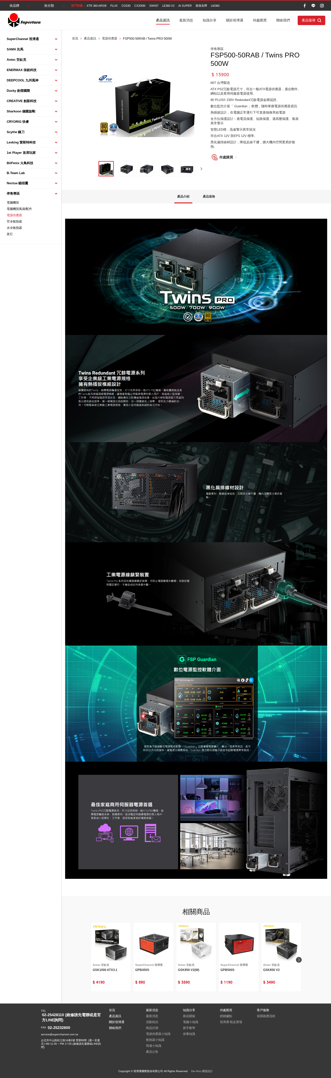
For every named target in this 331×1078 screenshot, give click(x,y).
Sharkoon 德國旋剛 (21, 111)
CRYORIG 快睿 (18, 122)
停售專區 (13, 193)
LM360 (215, 5)
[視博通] (24, 20)
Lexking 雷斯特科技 (21, 142)
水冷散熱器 (14, 227)
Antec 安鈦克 (16, 59)
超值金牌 (201, 5)
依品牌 (14, 5)
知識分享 (209, 20)
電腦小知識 (190, 1022)
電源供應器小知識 (158, 1033)
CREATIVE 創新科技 (22, 101)
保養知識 (189, 1033)
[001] (106, 168)
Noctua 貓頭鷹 (17, 183)
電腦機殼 (13, 202)
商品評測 (152, 1028)
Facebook (304, 5)
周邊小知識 (153, 1045)
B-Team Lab (16, 173)
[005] (187, 168)
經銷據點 (226, 1016)
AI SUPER (185, 5)
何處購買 (260, 20)
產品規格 (209, 196)
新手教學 (189, 1028)
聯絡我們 (283, 20)
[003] (147, 168)
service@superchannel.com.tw (59, 1034)
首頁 (75, 38)
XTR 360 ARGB (97, 5)
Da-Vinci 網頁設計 (202, 1071)
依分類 (49, 5)
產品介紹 (183, 196)
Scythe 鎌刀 (16, 132)
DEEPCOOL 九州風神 (23, 80)
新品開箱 (189, 1016)
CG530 (125, 5)
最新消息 (186, 20)
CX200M (139, 5)
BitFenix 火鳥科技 (20, 163)
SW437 (153, 5)
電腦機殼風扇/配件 (19, 208)
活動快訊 (152, 1022)
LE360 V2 (168, 5)
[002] (126, 168)
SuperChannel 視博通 (23, 39)
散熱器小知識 (155, 1039)
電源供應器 (14, 215)
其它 (10, 234)
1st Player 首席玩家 (21, 153)
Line (313, 5)
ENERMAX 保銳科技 (22, 70)
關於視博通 (234, 20)
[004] (167, 168)
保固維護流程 (266, 1016)
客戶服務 (263, 1010)
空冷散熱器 (14, 221)
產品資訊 (163, 20)
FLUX (114, 5)
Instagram (322, 5)
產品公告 (152, 1051)
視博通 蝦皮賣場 (231, 1022)
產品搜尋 (308, 20)
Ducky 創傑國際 (18, 90)
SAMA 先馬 (15, 49)
